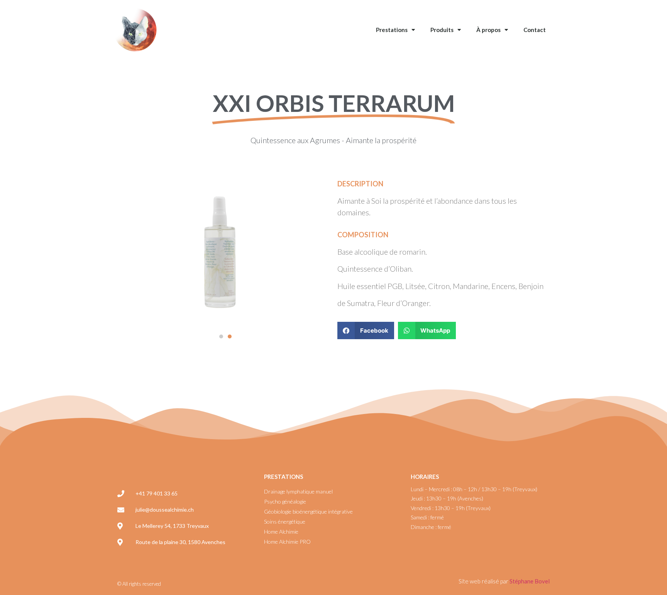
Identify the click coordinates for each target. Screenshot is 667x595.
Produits (442, 29)
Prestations (392, 29)
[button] (221, 336)
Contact (534, 29)
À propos (488, 29)
